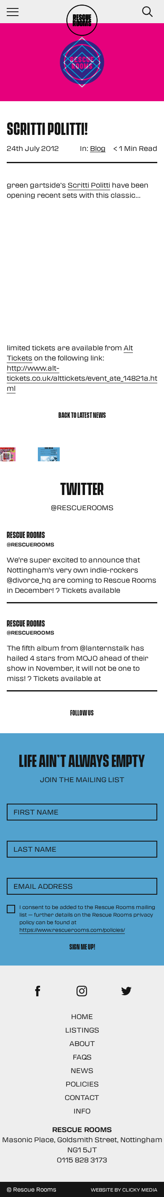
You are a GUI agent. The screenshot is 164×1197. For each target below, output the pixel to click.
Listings (82, 1030)
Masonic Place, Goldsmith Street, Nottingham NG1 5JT (82, 1144)
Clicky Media (139, 1189)
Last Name (34, 849)
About (82, 1043)
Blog (98, 148)
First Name (35, 812)
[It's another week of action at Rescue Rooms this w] (49, 458)
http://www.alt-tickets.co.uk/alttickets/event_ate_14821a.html (82, 378)
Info (82, 1111)
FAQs (82, 1057)
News (82, 1070)
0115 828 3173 (82, 1160)
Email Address (43, 886)
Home (82, 1016)
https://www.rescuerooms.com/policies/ (72, 929)
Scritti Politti (89, 185)
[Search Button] (147, 12)
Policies (82, 1084)
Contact (82, 1097)
